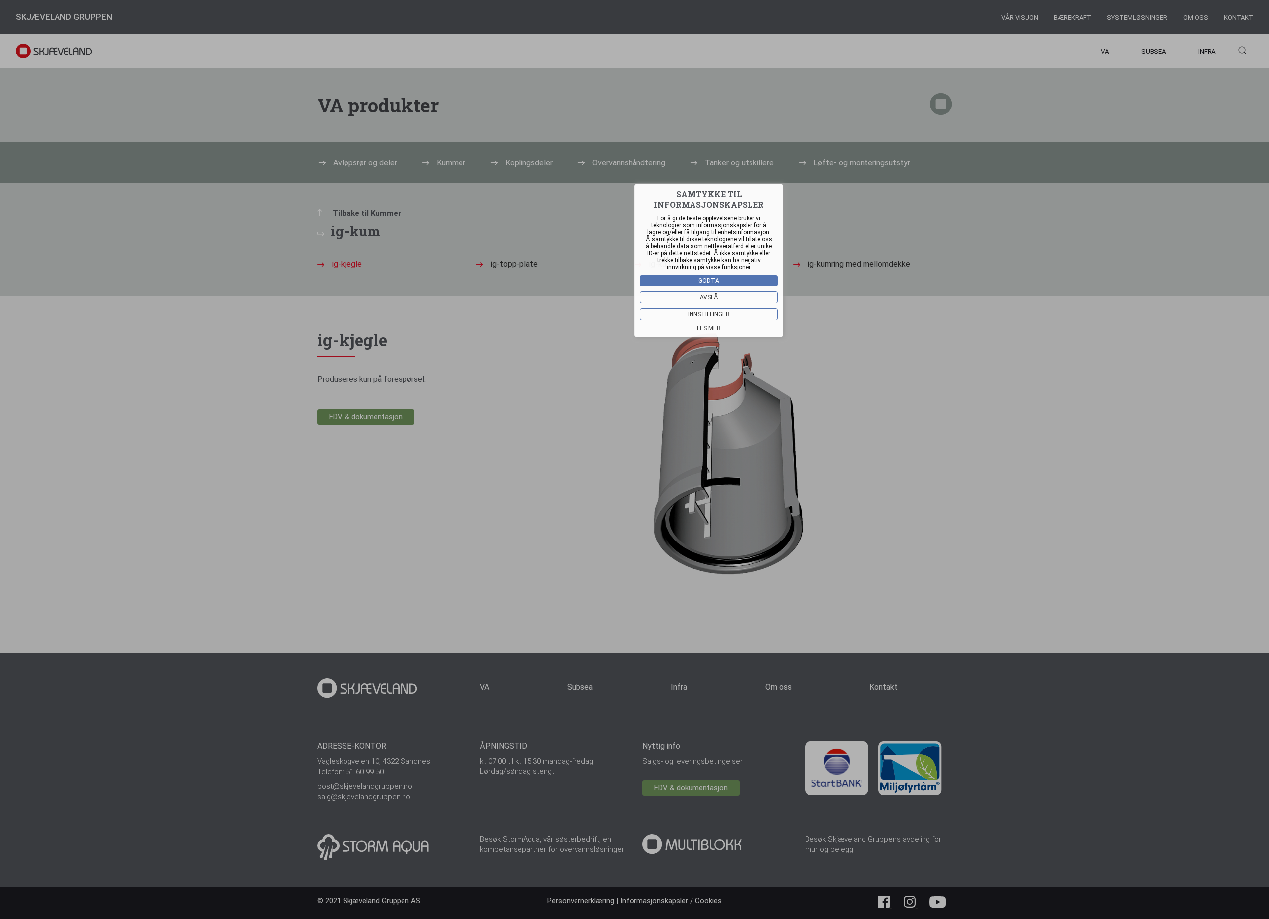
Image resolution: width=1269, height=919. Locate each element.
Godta (708, 280)
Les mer (709, 328)
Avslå (709, 297)
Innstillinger (709, 314)
